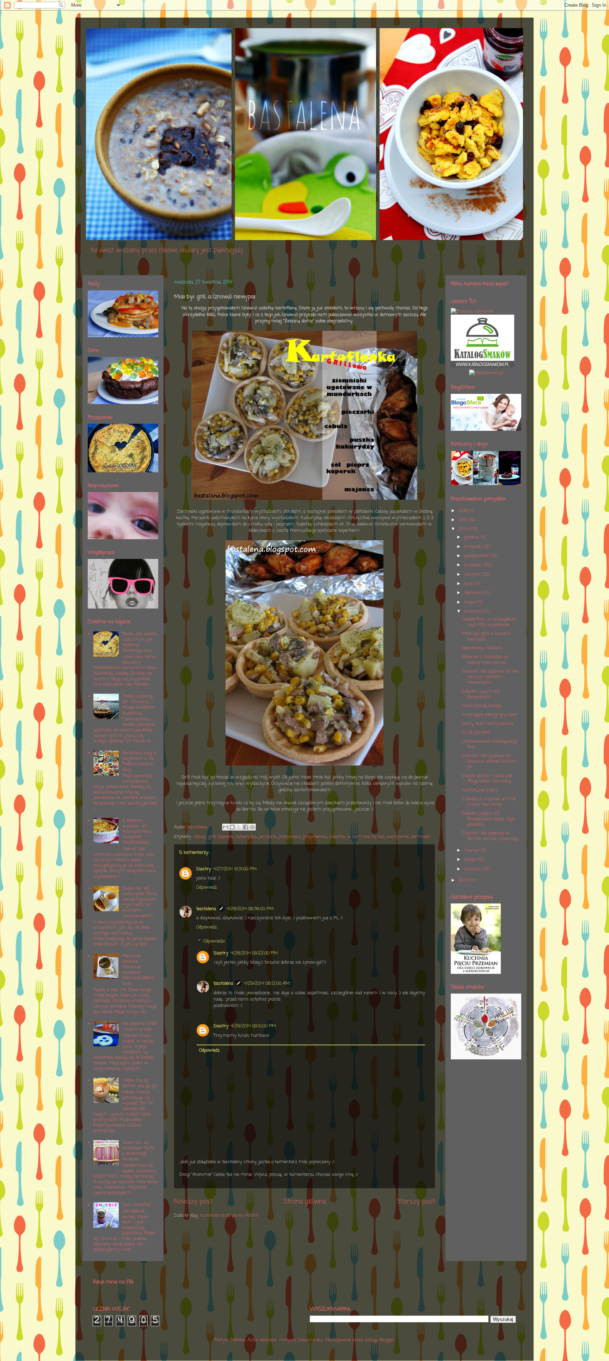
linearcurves (310, 1340)
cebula (199, 836)
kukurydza (246, 836)
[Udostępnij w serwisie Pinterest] (252, 827)
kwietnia (473, 611)
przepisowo (289, 836)
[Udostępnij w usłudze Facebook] (245, 827)
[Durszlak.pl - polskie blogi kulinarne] (472, 311)
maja (470, 602)
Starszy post (416, 1201)
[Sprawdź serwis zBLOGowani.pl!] (486, 373)
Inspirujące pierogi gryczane (489, 714)
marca (471, 850)
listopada (473, 546)
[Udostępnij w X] (238, 827)
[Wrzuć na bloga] (232, 827)
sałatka (337, 836)
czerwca (473, 593)
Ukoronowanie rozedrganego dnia (489, 744)
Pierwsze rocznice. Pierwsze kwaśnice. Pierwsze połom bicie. (138, 970)
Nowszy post (193, 1201)
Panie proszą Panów (482, 705)
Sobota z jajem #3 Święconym (480, 694)
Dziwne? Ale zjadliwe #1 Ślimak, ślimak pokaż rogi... (491, 836)
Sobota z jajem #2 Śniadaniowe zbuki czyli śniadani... (488, 819)
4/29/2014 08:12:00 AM (267, 983)
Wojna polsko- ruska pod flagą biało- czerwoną (487, 779)
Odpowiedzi (214, 941)
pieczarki (267, 836)
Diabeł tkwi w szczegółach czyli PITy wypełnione (489, 622)
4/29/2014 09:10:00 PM (253, 1026)
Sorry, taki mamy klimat (487, 723)
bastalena (206, 909)
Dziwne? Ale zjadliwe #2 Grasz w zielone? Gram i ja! (489, 761)
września (473, 565)
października (477, 556)
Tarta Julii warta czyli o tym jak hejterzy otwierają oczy (139, 642)
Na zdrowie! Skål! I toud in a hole (139, 1026)
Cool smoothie (136, 1205)
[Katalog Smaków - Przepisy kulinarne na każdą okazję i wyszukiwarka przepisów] (482, 366)
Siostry (203, 869)
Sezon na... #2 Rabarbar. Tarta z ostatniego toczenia (138, 1150)
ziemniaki (420, 836)
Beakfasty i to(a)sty (482, 648)
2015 (463, 520)
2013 (463, 880)
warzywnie (397, 836)
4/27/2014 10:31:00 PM (235, 869)
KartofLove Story (479, 790)
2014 (463, 529)
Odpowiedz (206, 887)
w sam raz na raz (365, 836)
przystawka (315, 836)
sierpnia (472, 574)
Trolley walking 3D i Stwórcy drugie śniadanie (138, 702)
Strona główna (304, 1201)
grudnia (472, 537)
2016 (463, 511)
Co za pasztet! (476, 732)
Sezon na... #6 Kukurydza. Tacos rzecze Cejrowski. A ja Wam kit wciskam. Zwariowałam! (139, 902)
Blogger (386, 1340)
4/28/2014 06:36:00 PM (250, 909)
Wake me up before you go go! (139, 1083)
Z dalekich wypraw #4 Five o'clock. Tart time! (489, 802)
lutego (470, 859)
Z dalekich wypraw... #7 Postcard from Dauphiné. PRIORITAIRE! (137, 831)
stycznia (473, 869)
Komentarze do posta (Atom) (229, 1215)
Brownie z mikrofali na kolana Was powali (485, 660)
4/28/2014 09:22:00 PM (254, 953)
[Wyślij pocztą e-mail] (225, 827)
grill (212, 836)
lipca (469, 583)
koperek (225, 836)
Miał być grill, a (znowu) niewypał (486, 636)
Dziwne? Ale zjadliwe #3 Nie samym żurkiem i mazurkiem (490, 677)
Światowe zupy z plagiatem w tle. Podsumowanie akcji (139, 761)
